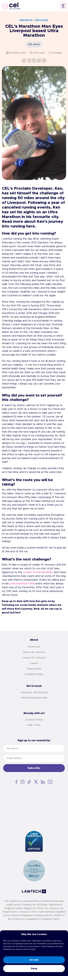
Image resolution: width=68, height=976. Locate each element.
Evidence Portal (34, 720)
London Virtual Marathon (38, 572)
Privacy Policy (34, 669)
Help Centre (34, 725)
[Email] (44, 60)
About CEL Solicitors (34, 652)
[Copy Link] (23, 60)
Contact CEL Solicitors (34, 658)
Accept (34, 960)
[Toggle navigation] (63, 6)
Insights (26, 20)
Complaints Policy (34, 674)
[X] (34, 60)
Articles (41, 20)
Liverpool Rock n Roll (21, 583)
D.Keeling (57, 53)
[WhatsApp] (39, 60)
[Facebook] (28, 60)
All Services (34, 647)
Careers (34, 663)
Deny (34, 968)
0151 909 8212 (40, 693)
